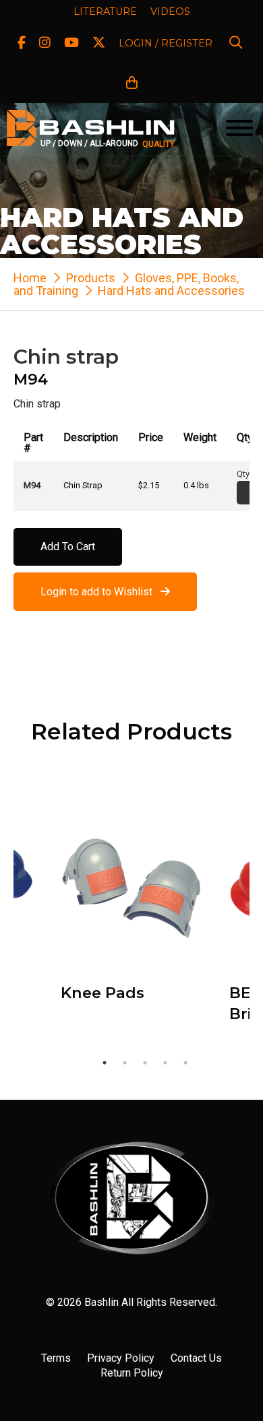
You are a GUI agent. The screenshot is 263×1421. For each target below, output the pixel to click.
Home (30, 278)
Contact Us (196, 1358)
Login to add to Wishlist (100, 591)
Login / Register (165, 43)
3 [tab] (145, 1062)
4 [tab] (165, 1062)
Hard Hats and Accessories (171, 291)
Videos (170, 11)
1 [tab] (104, 1062)
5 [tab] (185, 1062)
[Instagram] (44, 43)
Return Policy (131, 1372)
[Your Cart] (132, 83)
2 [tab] (125, 1062)
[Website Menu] (239, 129)
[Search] (235, 43)
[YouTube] (71, 43)
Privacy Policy (120, 1358)
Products (90, 278)
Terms (56, 1358)
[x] (99, 43)
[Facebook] (21, 43)
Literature (105, 11)
